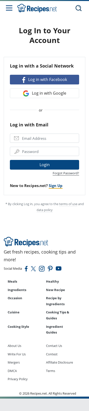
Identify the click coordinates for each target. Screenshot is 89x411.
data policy (45, 210)
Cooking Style (18, 326)
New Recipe (55, 290)
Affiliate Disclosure (59, 362)
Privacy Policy (18, 379)
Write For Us (17, 354)
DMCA (12, 371)
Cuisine (14, 312)
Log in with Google (48, 93)
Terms (50, 371)
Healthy (52, 281)
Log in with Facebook (47, 79)
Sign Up (56, 185)
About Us (14, 345)
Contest (52, 354)
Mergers (14, 362)
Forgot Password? (66, 173)
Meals (12, 281)
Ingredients (17, 290)
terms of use (68, 204)
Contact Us (54, 345)
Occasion (15, 298)
